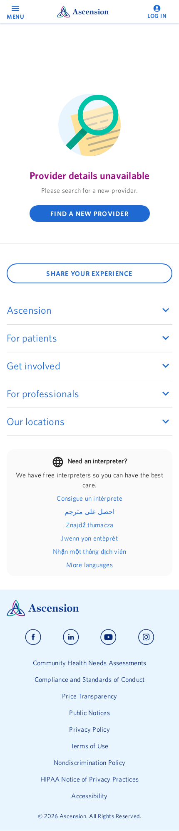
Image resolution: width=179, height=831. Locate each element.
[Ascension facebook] (33, 637)
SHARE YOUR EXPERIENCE (89, 273)
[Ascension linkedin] (71, 637)
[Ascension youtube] (108, 637)
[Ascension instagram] (146, 637)
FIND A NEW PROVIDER (89, 213)
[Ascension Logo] (89, 608)
